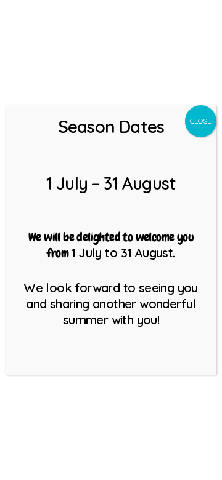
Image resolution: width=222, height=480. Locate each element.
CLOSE (201, 121)
